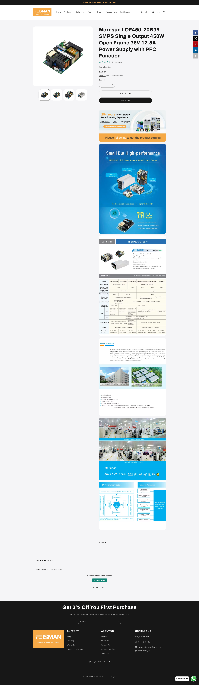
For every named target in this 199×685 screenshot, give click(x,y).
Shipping (102, 76)
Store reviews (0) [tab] (56, 569)
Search (104, 636)
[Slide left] (35, 95)
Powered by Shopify (109, 676)
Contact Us (105, 653)
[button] (68, 12)
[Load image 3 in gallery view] (69, 95)
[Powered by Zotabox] (195, 55)
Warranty (71, 645)
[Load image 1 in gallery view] (44, 95)
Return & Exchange (75, 649)
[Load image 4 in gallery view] (81, 95)
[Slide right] (90, 95)
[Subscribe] (118, 621)
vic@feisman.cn (142, 636)
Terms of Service (108, 649)
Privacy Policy (106, 645)
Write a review (99, 580)
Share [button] (103, 542)
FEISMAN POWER (95, 676)
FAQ (69, 636)
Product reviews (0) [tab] (41, 569)
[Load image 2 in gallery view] (56, 95)
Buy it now (125, 100)
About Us (105, 641)
